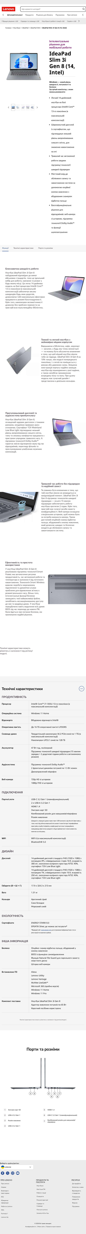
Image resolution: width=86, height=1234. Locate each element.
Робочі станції (41, 1193)
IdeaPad (25, 28)
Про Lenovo (5, 1184)
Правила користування (53, 1227)
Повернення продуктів (76, 1198)
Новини (3, 1187)
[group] (13, 107)
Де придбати (76, 1184)
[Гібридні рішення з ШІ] (19, 21)
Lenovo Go (4, 1217)
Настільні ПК (41, 1189)
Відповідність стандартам (76, 1192)
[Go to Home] (8, 9)
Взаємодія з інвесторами (5, 1192)
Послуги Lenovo (42, 1210)
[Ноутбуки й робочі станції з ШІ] (65, 21)
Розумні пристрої (42, 1200)
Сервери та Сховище (40, 1205)
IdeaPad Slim (35, 28)
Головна (8, 28)
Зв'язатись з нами (77, 1187)
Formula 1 (4, 1214)
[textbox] (17, 1167)
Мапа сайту (41, 1227)
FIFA (2, 1210)
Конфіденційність (30, 1227)
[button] (84, 9)
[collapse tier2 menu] (79, 21)
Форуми (74, 1203)
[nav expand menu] (3, 15)
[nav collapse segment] (83, 15)
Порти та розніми (45, 248)
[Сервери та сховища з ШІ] (40, 21)
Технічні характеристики (23, 248)
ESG (2, 1197)
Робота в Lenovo (6, 1206)
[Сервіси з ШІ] (77, 21)
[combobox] (51, 9)
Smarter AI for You (43, 1213)
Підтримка (75, 1206)
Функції (5, 248)
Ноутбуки (16, 28)
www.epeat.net (46, 930)
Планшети (40, 1196)
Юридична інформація (4, 1201)
